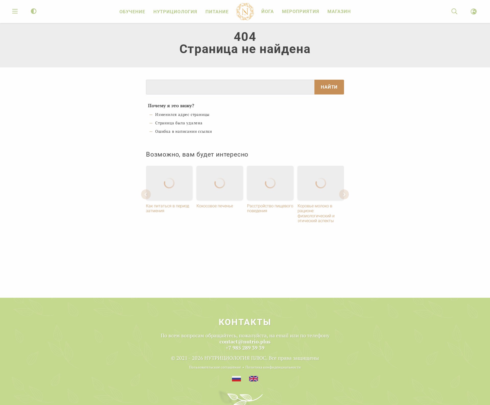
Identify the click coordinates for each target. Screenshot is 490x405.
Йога (267, 11)
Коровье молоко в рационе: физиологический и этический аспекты (316, 213)
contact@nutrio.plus (245, 341)
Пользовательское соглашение (215, 367)
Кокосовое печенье (215, 206)
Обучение (132, 11)
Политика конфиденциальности (273, 367)
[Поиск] (454, 11)
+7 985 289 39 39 (245, 347)
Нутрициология (175, 11)
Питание (217, 11)
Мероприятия (300, 11)
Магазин (339, 11)
